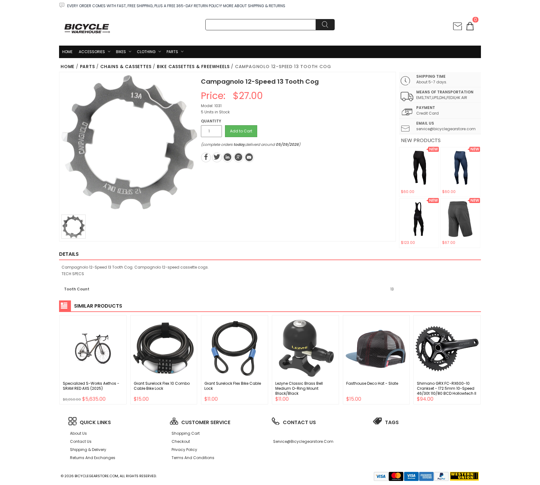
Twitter (217, 157)
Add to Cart (241, 131)
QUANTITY (211, 121)
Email (249, 157)
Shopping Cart (186, 433)
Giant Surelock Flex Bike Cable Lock (232, 386)
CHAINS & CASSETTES (125, 66)
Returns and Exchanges (92, 457)
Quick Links (95, 422)
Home (67, 51)
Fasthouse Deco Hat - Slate (372, 383)
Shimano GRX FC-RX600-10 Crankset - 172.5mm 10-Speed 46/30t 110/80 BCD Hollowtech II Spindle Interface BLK (446, 391)
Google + (238, 157)
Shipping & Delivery (88, 449)
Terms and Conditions (193, 457)
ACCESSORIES (92, 51)
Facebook (206, 157)
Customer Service (205, 422)
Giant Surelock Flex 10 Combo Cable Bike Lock (162, 386)
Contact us (81, 441)
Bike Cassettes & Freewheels (193, 66)
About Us (78, 433)
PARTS (172, 51)
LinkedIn (227, 157)
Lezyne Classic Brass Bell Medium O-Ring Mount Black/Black (299, 388)
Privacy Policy (184, 449)
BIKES (121, 51)
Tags (392, 422)
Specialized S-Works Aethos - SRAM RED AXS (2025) (91, 386)
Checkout (181, 441)
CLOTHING (146, 51)
